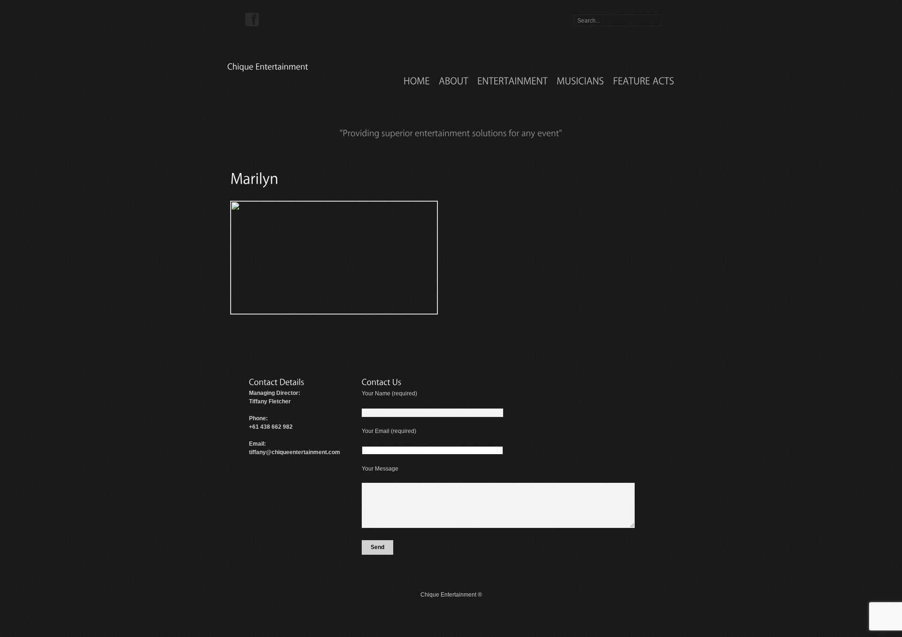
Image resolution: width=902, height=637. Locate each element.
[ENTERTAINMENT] (512, 80)
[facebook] (252, 19)
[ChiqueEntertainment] (267, 66)
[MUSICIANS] (580, 80)
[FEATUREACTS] (643, 80)
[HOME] (417, 80)
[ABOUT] (453, 80)
